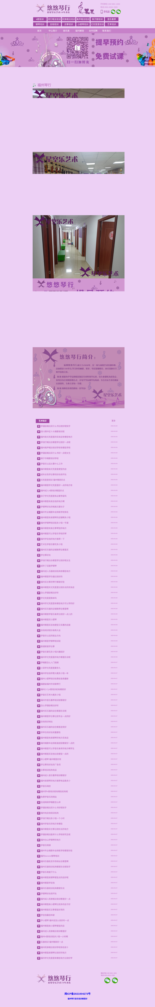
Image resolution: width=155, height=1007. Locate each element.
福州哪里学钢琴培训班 (51, 811)
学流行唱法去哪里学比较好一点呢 (55, 612)
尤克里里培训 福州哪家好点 (53, 650)
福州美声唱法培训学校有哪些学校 (55, 618)
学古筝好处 (46, 725)
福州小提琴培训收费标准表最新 (54, 849)
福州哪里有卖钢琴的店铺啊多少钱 (55, 687)
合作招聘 (93, 31)
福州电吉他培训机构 (50, 983)
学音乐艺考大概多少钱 (51, 865)
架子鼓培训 (97, 19)
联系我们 (106, 31)
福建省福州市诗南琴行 (51, 854)
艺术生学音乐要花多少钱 (52, 714)
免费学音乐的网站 (49, 967)
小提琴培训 (83, 24)
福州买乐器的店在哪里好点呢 (53, 881)
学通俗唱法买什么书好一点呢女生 (55, 623)
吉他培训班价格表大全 (51, 800)
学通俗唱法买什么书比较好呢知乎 (55, 596)
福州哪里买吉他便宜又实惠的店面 (55, 795)
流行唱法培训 (54, 19)
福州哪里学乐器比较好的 (52, 747)
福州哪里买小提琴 (49, 790)
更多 (114, 591)
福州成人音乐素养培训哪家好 (53, 945)
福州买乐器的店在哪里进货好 (53, 897)
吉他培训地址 (47, 892)
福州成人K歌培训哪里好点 (52, 661)
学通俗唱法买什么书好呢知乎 (53, 978)
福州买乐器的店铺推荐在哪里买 (54, 720)
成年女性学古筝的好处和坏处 (53, 645)
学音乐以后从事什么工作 (52, 634)
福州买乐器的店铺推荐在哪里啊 (54, 779)
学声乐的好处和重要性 (51, 902)
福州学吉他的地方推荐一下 (52, 709)
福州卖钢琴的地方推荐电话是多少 (55, 951)
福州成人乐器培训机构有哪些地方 (55, 741)
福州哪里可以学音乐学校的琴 (53, 704)
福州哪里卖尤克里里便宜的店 (53, 639)
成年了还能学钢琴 (49, 736)
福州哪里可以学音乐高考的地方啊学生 (57, 919)
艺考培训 (111, 24)
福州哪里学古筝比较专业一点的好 (55, 886)
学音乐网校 (46, 956)
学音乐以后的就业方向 (51, 806)
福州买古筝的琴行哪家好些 (52, 752)
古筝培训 (68, 24)
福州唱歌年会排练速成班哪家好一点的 (57, 913)
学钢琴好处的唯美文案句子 (52, 677)
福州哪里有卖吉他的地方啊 (52, 671)
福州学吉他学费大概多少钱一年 (54, 843)
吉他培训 (54, 24)
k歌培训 (40, 19)
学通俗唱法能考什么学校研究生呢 (55, 1005)
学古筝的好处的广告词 (51, 935)
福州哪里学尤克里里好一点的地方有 (56, 655)
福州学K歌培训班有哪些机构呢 (54, 962)
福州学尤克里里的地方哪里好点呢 (55, 827)
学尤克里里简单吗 (49, 768)
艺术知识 (43, 591)
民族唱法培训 (68, 19)
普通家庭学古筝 (48, 816)
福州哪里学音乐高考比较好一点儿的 (56, 784)
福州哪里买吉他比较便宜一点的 (54, 924)
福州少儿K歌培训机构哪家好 (53, 859)
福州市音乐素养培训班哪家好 (53, 870)
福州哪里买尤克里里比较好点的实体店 (57, 757)
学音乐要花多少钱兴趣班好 (52, 822)
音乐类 (66, 31)
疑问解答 (79, 31)
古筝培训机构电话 (49, 940)
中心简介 (53, 31)
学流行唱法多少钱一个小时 (52, 988)
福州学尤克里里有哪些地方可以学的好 (57, 773)
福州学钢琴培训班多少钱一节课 (54, 693)
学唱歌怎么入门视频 (50, 833)
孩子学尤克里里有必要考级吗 (53, 666)
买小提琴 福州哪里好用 (51, 929)
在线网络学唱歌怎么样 (51, 972)
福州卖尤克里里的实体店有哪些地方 (56, 607)
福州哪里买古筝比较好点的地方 (54, 999)
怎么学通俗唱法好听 (50, 763)
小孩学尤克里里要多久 (51, 838)
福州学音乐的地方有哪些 (52, 994)
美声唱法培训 (83, 19)
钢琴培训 (40, 24)
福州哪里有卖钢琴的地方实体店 (54, 908)
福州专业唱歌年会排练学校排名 (54, 682)
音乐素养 (111, 19)
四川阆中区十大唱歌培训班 (52, 602)
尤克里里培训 (97, 24)
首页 (39, 31)
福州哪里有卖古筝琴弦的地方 (53, 698)
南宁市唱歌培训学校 (50, 628)
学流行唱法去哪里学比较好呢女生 (55, 730)
